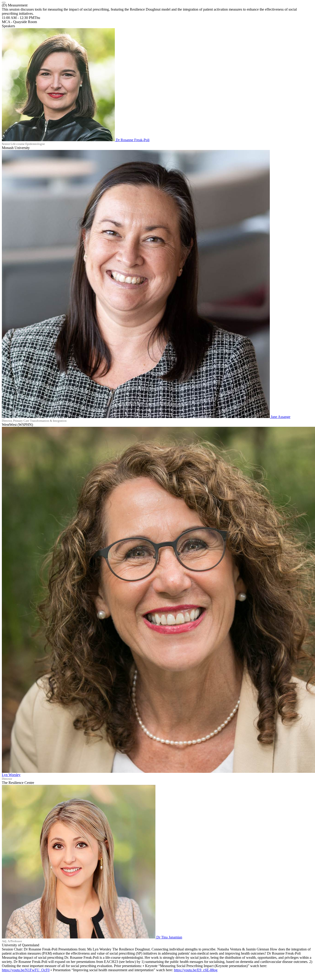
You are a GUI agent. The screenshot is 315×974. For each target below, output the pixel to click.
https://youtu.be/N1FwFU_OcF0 (26, 970)
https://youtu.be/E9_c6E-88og (195, 970)
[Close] (4, 2)
